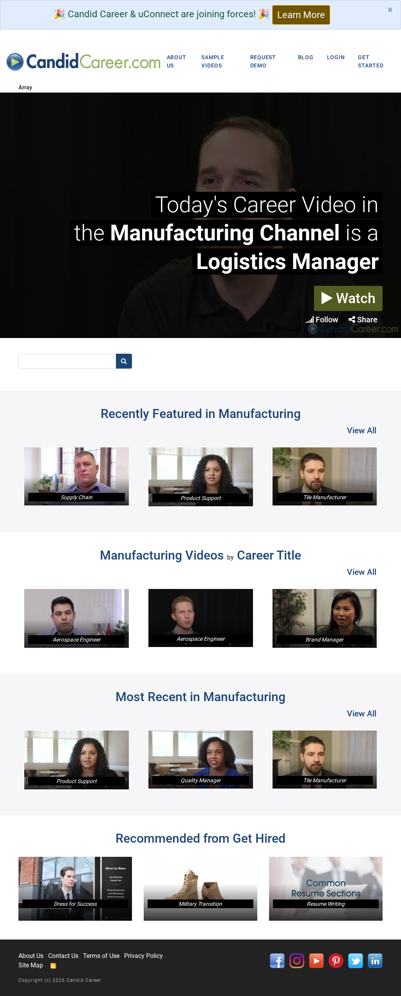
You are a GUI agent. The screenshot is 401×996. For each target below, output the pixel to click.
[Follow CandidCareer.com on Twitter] (355, 960)
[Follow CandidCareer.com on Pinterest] (336, 960)
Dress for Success (75, 904)
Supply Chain (76, 497)
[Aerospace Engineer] (76, 618)
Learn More (301, 14)
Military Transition (200, 904)
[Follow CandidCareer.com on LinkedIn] (375, 960)
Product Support (201, 498)
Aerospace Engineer (76, 639)
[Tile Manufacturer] (325, 476)
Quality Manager (201, 780)
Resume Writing (326, 904)
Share (366, 319)
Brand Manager (324, 639)
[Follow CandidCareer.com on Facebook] (277, 960)
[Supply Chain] (76, 476)
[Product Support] (200, 476)
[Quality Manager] (200, 760)
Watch (354, 298)
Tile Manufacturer (324, 497)
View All (361, 430)
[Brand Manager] (325, 618)
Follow (326, 319)
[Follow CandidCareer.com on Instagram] (296, 960)
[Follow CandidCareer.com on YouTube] (316, 960)
